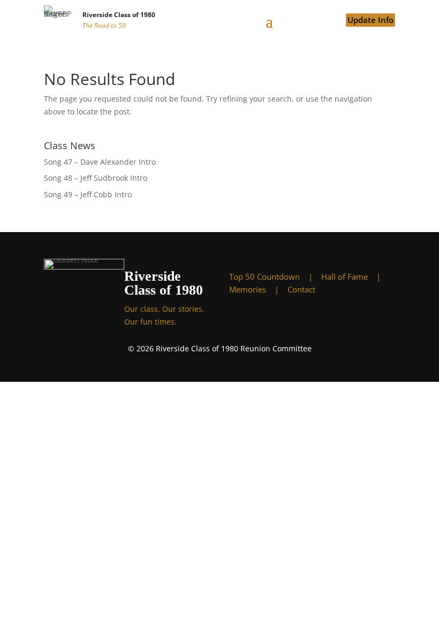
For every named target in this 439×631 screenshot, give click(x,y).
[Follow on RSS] (355, 320)
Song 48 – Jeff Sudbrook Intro (95, 178)
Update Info (370, 19)
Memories (247, 289)
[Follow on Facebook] (269, 320)
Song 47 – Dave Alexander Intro (100, 162)
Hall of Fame (344, 276)
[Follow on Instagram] (312, 320)
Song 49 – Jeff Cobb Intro (88, 194)
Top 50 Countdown (264, 276)
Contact (301, 289)
